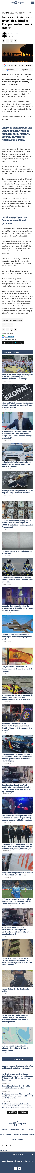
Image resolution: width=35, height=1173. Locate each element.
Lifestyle (30, 1129)
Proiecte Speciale (17, 1139)
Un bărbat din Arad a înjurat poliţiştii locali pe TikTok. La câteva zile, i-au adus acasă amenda (16, 464)
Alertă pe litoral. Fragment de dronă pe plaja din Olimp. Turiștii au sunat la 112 (17, 491)
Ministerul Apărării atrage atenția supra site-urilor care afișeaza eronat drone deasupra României (17, 405)
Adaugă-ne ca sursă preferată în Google (19, 65)
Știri (12, 12)
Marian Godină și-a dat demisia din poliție (15, 990)
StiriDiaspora (5, 12)
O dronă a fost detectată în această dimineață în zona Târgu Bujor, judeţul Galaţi (17, 636)
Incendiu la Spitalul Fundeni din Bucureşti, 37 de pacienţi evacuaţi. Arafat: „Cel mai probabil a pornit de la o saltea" (17, 727)
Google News (9, 336)
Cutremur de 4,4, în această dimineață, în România (17, 552)
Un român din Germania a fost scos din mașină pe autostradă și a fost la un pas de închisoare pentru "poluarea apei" (17, 846)
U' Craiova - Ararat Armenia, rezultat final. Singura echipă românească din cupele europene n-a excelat (16, 901)
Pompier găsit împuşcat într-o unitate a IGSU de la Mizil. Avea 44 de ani (17, 874)
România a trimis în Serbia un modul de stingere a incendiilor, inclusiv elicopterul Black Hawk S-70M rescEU (17, 697)
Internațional (14, 1129)
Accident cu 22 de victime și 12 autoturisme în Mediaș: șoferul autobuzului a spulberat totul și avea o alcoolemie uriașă (17, 930)
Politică (4, 1129)
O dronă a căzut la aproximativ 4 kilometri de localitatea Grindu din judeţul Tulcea (15, 1048)
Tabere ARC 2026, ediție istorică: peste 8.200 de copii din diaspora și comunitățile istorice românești (17, 376)
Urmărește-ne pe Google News (19, 70)
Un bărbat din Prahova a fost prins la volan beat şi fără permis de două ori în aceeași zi (17, 579)
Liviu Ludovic (14, 34)
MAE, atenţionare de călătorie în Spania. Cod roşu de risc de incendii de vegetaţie (17, 669)
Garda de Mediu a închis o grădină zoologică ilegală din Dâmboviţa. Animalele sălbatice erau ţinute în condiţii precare (15, 1018)
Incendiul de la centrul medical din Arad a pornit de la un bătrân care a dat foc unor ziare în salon (17, 608)
